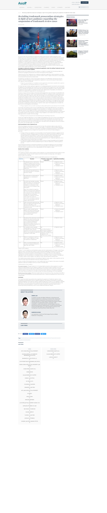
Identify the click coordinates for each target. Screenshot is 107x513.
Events (53, 7)
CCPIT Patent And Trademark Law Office (29, 361)
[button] (76, 4)
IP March (29, 393)
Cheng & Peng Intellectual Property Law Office (29, 365)
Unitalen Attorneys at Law (29, 405)
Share (25, 333)
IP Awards (46, 7)
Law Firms (67, 7)
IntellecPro (30, 396)
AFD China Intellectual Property (29, 351)
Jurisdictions (38, 7)
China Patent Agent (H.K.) (29, 368)
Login (73, 2)
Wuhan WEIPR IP (30, 412)
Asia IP (19, 12)
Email (44, 333)
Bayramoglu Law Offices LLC (29, 358)
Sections (21, 7)
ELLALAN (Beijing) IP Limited (29, 375)
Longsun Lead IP (53, 357)
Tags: (19, 338)
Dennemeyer (29, 372)
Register (77, 2)
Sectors (29, 7)
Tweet (32, 333)
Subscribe (84, 2)
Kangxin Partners (29, 399)
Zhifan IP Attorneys (30, 418)
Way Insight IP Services (29, 409)
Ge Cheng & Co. (29, 381)
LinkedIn (37, 333)
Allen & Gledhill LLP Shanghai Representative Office (29, 355)
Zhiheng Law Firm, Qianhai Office (29, 421)
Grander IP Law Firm (29, 387)
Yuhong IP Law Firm (29, 415)
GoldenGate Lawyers (29, 384)
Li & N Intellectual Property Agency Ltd (30, 402)
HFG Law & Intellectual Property (29, 390)
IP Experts (60, 7)
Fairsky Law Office (29, 378)
